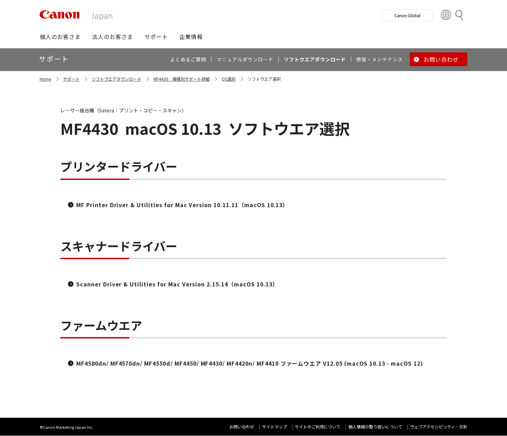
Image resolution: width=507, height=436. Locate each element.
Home (45, 79)
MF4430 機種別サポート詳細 (181, 79)
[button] (60, 36)
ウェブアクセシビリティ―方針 (438, 426)
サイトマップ (274, 426)
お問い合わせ (241, 426)
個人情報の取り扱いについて (375, 426)
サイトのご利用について (317, 426)
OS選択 (229, 79)
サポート (71, 79)
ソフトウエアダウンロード (116, 79)
